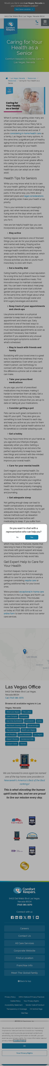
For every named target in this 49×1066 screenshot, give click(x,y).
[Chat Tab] (24, 533)
